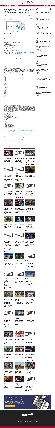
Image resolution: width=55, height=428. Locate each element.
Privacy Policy (26, 421)
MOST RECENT (9, 5)
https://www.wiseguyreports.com (12, 140)
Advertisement (31, 421)
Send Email (7, 135)
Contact (37, 421)
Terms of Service (19, 421)
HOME (5, 5)
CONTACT (18, 5)
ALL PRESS (14, 5)
